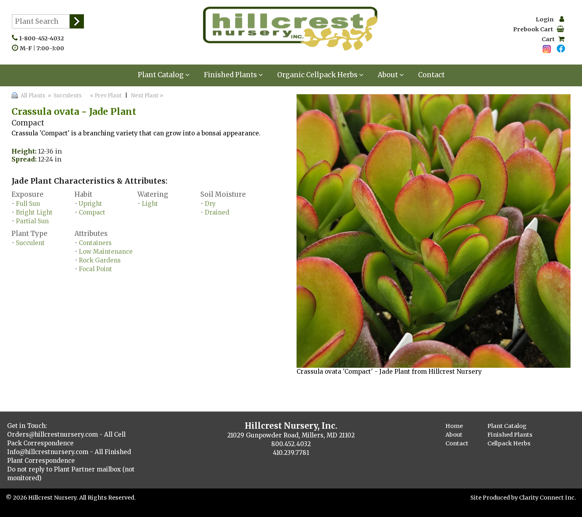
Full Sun (28, 203)
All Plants (33, 95)
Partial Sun (32, 221)
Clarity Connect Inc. (547, 497)
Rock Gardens (100, 260)
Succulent (30, 243)
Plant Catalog (161, 74)
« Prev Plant (105, 95)
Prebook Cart (535, 29)
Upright (90, 203)
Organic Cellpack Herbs (318, 74)
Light (150, 203)
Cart (550, 39)
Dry (210, 203)
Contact (431, 74)
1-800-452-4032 (43, 38)
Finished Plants (231, 74)
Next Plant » (147, 95)
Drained (217, 212)
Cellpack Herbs (509, 443)
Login (547, 19)
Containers (95, 243)
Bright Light (34, 212)
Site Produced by (494, 497)
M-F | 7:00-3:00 (44, 48)
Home (454, 426)
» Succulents (64, 95)
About (388, 74)
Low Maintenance (106, 251)
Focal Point (95, 269)
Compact (92, 212)
